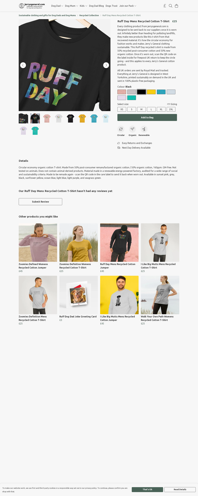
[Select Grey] (131, 92)
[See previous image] (23, 65)
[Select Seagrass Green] (131, 97)
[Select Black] (141, 92)
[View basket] (176, 6)
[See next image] (106, 65)
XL (161, 109)
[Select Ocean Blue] (161, 92)
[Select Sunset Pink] (121, 92)
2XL (171, 109)
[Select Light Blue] (171, 92)
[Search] (171, 6)
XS (121, 109)
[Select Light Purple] (121, 97)
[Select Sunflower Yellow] (151, 92)
